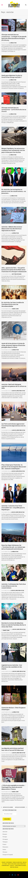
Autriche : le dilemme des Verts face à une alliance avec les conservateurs (13, 586)
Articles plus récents (20, 807)
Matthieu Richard (16, 274)
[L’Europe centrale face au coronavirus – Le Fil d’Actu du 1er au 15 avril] (14, 98)
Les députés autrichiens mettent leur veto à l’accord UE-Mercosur (12, 749)
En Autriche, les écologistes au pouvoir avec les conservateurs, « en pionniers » (13, 191)
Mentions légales (14, 867)
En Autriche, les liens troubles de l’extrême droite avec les (12, 304)
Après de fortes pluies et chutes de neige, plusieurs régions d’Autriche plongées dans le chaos (13, 345)
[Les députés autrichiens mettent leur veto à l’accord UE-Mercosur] (14, 735)
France (4, 844)
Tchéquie (5, 842)
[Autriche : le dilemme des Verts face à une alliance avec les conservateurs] (14, 572)
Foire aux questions (17, 862)
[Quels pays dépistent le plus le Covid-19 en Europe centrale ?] (14, 63)
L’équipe (3, 862)
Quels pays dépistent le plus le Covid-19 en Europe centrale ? (11, 76)
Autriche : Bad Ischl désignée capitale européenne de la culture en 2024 (13, 386)
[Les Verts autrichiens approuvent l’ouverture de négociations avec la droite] (14, 411)
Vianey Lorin (15, 308)
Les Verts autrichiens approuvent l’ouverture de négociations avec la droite (13, 425)
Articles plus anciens (8, 807)
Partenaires (9, 862)
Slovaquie (5, 839)
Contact (12, 865)
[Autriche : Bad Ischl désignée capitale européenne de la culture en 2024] (14, 371)
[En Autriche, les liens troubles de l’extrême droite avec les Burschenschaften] (14, 292)
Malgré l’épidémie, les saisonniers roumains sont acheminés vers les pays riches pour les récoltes (13, 150)
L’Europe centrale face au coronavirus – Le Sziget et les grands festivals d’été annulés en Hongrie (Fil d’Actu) (13, 37)
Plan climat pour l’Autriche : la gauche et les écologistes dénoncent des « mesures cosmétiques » (13, 466)
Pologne (5, 836)
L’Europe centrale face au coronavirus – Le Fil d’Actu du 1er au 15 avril (13, 109)
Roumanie (5, 847)
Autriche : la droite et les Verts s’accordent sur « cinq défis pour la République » (13, 507)
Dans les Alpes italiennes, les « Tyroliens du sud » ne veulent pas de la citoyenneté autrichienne (13, 547)
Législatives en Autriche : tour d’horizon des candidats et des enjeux (11, 667)
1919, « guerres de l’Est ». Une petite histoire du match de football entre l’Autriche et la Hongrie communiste (13, 269)
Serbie (4, 849)
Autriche (5, 831)
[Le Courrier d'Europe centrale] (14, 4)
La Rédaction (12, 42)
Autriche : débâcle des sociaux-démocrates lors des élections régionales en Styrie (11, 228)
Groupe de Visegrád (8, 854)
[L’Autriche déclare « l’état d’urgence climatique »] (14, 695)
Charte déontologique (20, 865)
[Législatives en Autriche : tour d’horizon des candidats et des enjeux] (14, 652)
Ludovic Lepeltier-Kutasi (18, 390)
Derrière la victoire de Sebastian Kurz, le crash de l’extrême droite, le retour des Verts (13, 625)
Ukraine (5, 852)
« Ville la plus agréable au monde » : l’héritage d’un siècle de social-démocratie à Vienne (13, 787)
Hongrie (5, 834)
